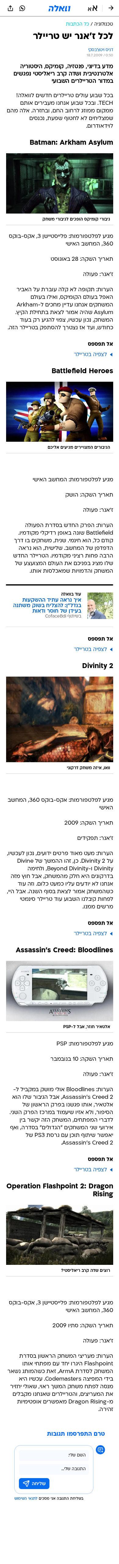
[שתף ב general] (10, 8)
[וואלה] (59, 8)
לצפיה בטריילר (90, 354)
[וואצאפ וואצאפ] (22, 8)
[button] (92, 8)
